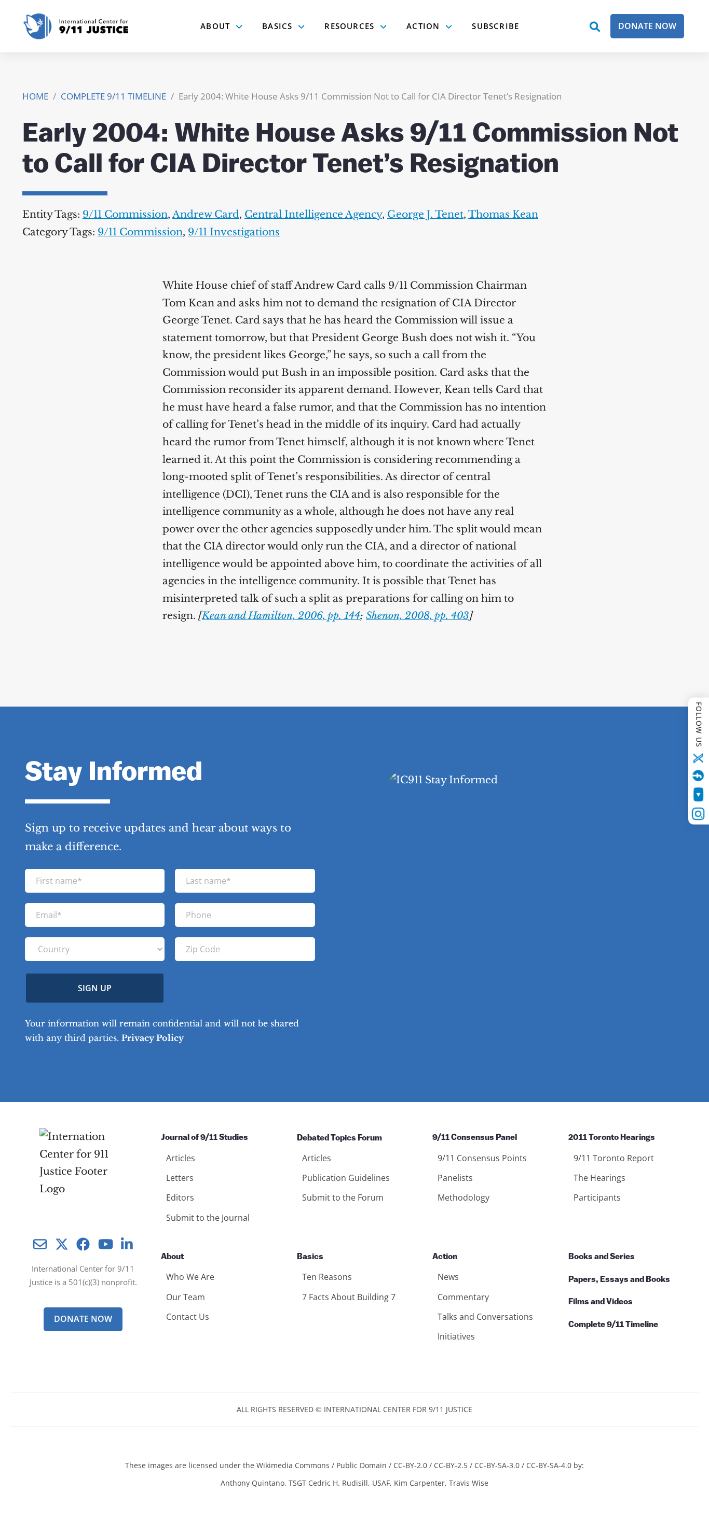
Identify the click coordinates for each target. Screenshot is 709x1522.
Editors (180, 1197)
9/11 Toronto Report (614, 1158)
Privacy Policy (152, 1038)
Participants (597, 1197)
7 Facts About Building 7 (349, 1297)
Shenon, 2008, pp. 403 (417, 616)
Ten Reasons (327, 1277)
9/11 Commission (125, 214)
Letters (180, 1177)
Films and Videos (600, 1302)
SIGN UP (95, 988)
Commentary (463, 1297)
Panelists (455, 1177)
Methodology (463, 1197)
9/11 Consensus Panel (474, 1138)
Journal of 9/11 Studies (204, 1138)
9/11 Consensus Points (482, 1158)
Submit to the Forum (343, 1197)
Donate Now (647, 26)
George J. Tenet (425, 214)
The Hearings (599, 1177)
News (448, 1277)
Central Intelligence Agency (313, 214)
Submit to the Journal (208, 1217)
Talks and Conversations (485, 1316)
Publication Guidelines (346, 1177)
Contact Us (187, 1316)
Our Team (185, 1297)
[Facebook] (698, 775)
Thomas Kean (503, 214)
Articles (180, 1158)
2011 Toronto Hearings (611, 1138)
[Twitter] (698, 758)
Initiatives (456, 1336)
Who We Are (190, 1277)
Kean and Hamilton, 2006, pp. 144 (281, 616)
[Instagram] (698, 814)
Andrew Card (205, 214)
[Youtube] (698, 794)
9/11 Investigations (234, 232)
